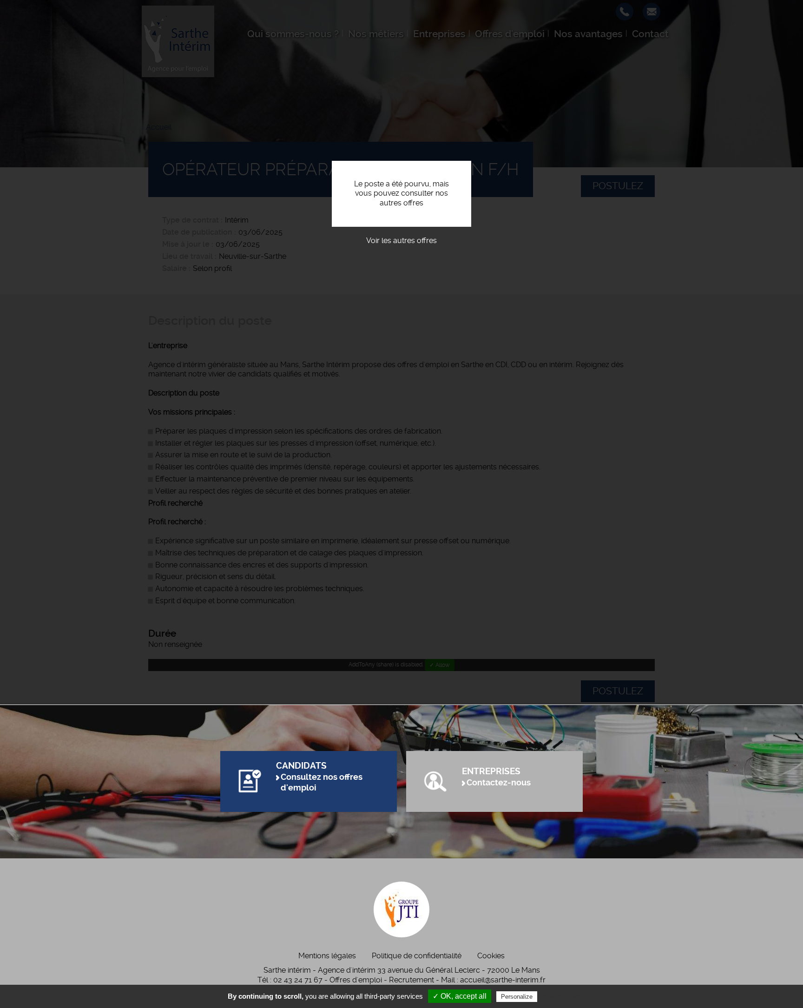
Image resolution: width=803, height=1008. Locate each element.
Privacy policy (562, 996)
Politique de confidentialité (416, 955)
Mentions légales (327, 955)
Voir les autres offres (401, 240)
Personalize (517, 996)
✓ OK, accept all (460, 996)
